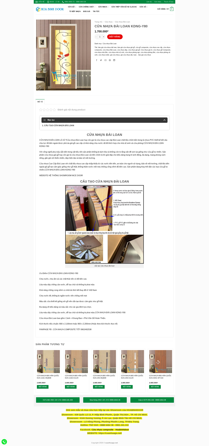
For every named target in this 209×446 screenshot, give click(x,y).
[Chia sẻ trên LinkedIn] (114, 60)
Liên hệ (149, 2)
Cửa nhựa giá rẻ (146, 50)
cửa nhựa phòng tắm (148, 52)
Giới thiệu (157, 2)
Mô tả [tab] (40, 102)
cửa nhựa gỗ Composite (161, 50)
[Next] (173, 372)
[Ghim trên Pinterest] (110, 60)
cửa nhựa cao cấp (155, 47)
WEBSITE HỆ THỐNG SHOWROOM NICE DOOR (61, 175)
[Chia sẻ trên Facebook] (97, 60)
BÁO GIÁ (86, 11)
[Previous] (35, 372)
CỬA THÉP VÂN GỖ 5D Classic (124, 7)
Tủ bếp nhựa (75, 11)
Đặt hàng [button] (43, 386)
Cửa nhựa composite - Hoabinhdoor (110, 429)
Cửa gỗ (71, 7)
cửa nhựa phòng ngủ (132, 52)
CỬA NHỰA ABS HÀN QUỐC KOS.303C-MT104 (160, 377)
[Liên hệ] (4, 442)
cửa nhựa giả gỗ (134, 50)
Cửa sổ (143, 7)
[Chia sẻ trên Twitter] (101, 60)
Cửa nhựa (102, 7)
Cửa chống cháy (86, 7)
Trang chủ (98, 22)
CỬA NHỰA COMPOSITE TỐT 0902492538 (72, 329)
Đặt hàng (114, 37)
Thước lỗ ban (168, 2)
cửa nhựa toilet (103, 55)
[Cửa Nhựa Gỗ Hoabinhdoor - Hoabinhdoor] (50, 9)
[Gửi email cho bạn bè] (105, 60)
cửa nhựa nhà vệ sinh (116, 52)
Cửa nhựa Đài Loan (122, 22)
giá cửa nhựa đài (127, 55)
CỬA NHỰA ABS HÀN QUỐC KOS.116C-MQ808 (48, 377)
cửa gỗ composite (142, 47)
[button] (165, 9)
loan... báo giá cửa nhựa (142, 55)
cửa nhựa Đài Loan (109, 50)
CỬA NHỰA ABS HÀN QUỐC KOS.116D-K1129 (76, 377)
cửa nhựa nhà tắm (101, 52)
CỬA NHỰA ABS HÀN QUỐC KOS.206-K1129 (132, 377)
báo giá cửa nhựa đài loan (107, 47)
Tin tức (96, 11)
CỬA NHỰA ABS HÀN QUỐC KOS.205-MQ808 (104, 377)
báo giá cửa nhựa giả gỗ (126, 47)
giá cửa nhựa (115, 55)
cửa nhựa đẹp (122, 50)
